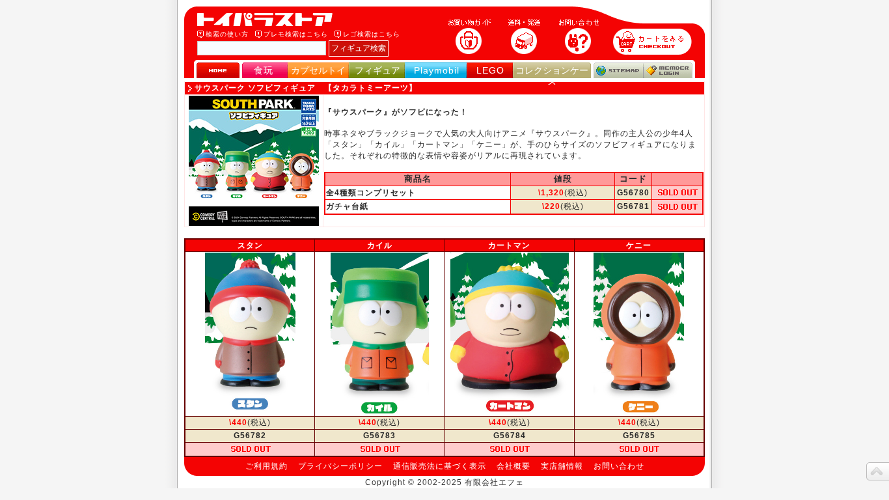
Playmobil (436, 70)
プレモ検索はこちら (296, 34)
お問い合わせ (619, 466)
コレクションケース (551, 76)
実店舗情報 (562, 466)
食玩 (263, 70)
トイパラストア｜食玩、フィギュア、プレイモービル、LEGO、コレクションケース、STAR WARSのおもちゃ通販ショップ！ (268, 19)
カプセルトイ (318, 70)
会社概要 (513, 466)
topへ (877, 471)
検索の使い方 (227, 34)
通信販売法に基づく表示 (439, 466)
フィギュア (377, 70)
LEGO (490, 70)
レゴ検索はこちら (371, 34)
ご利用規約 (266, 466)
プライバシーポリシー (340, 466)
